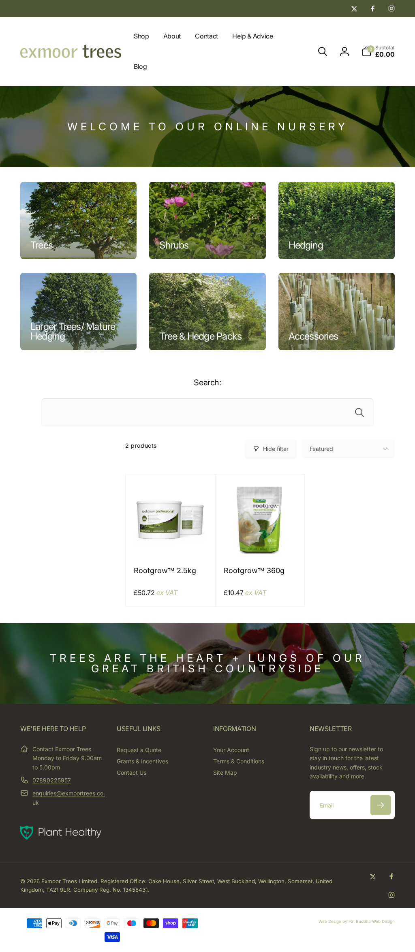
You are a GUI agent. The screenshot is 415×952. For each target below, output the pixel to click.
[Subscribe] (380, 805)
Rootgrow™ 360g (254, 570)
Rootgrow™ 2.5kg (165, 570)
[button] (323, 51)
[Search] (359, 412)
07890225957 (51, 780)
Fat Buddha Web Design (372, 921)
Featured (321, 448)
